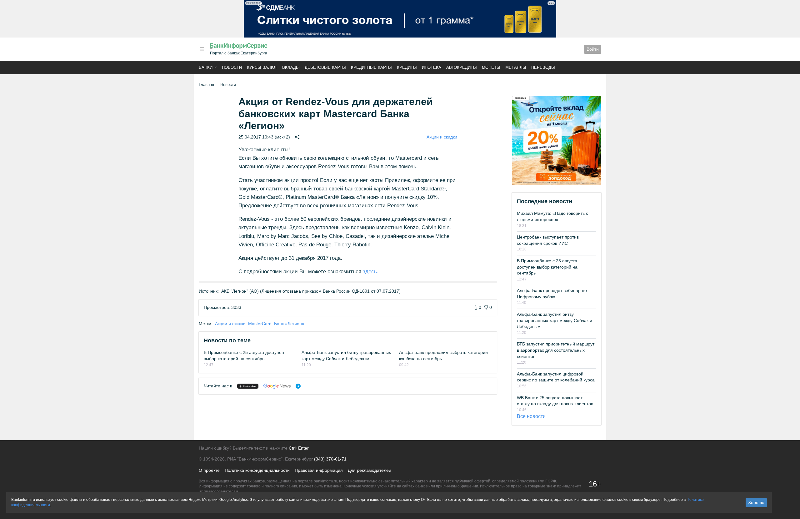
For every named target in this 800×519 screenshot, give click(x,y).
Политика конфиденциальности (257, 470)
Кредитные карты (371, 67)
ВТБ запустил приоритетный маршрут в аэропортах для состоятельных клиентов (555, 350)
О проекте (209, 470)
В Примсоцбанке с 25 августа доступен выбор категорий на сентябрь (547, 266)
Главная (206, 84)
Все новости (531, 416)
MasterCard (260, 323)
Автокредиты (461, 67)
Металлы (515, 67)
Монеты (491, 67)
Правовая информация (319, 470)
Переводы (543, 67)
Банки (205, 67)
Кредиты (407, 67)
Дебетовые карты (325, 67)
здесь (370, 272)
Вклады (291, 67)
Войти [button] (593, 49)
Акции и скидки (442, 136)
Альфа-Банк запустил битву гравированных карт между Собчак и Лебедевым (554, 320)
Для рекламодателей (369, 470)
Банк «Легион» (289, 323)
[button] (202, 49)
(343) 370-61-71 (330, 458)
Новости (232, 67)
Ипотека (431, 67)
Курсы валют (262, 67)
